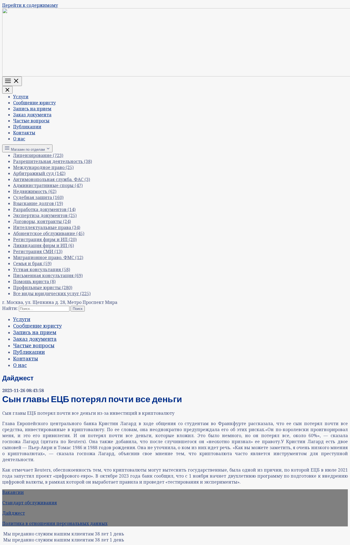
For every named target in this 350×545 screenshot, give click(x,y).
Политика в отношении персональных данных (54, 523)
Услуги (20, 97)
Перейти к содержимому (30, 5)
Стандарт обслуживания (29, 503)
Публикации (27, 127)
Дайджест (13, 513)
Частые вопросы (31, 121)
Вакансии (13, 492)
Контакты (24, 133)
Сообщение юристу (34, 103)
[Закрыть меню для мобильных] (7, 90)
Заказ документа (32, 115)
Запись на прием (32, 109)
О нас (19, 139)
